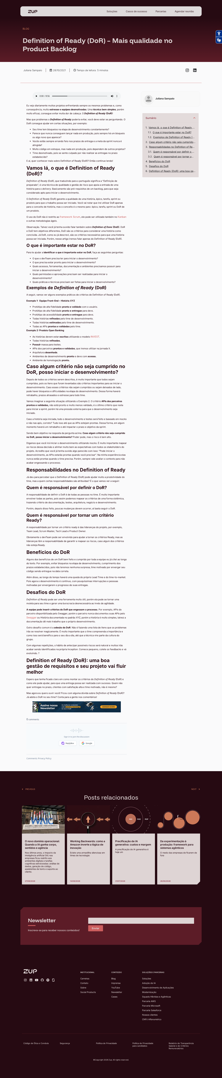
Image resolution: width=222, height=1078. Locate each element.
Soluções (112, 11)
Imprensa (116, 983)
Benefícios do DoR (159, 161)
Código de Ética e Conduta (36, 1043)
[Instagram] (187, 70)
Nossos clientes (150, 1014)
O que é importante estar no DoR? (172, 132)
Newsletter (116, 992)
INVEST (95, 336)
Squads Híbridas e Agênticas (156, 996)
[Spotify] (48, 980)
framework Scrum (70, 216)
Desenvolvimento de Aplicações (158, 987)
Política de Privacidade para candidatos (142, 1044)
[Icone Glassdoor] (53, 980)
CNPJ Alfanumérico (151, 1019)
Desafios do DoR (158, 166)
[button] (194, 118)
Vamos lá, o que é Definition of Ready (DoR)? (172, 127)
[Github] (42, 980)
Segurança (65, 1043)
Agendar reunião (184, 11)
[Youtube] (37, 980)
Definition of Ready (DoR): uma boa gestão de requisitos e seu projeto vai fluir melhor (172, 171)
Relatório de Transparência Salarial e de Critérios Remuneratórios (181, 1046)
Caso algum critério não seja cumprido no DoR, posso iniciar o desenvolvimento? (172, 142)
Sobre (83, 987)
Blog (113, 978)
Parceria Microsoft (151, 1005)
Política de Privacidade (106, 1043)
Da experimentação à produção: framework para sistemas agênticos (176, 844)
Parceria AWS (149, 1001)
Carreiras (84, 978)
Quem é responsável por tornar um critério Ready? (174, 156)
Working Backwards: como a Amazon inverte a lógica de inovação (87, 844)
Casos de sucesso (136, 11)
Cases (114, 996)
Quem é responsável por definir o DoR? (174, 151)
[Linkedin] (195, 70)
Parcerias (161, 11)
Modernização (149, 992)
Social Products (88, 992)
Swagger (31, 617)
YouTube (115, 987)
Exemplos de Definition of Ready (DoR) (174, 137)
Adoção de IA (149, 983)
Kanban (122, 216)
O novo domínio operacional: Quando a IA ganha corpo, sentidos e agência (42, 844)
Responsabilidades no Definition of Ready (172, 146)
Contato (84, 983)
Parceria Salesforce (151, 1010)
